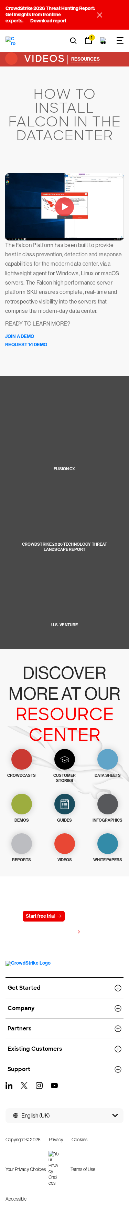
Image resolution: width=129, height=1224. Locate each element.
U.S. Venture (64, 625)
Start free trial (40, 916)
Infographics (107, 820)
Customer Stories (64, 778)
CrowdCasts (21, 775)
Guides (64, 820)
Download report (48, 21)
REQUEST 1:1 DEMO (26, 345)
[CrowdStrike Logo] (11, 41)
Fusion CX (64, 468)
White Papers (107, 859)
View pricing (61, 932)
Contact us (84, 916)
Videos (43, 58)
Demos (21, 820)
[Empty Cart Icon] (103, 40)
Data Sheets (108, 775)
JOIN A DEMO (19, 336)
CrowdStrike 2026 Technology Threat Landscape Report (64, 547)
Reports (21, 859)
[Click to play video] (64, 206)
